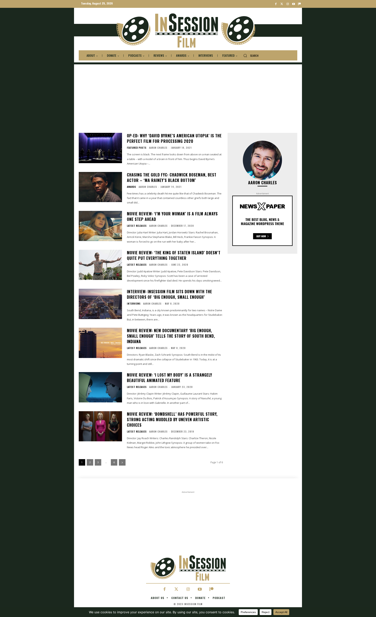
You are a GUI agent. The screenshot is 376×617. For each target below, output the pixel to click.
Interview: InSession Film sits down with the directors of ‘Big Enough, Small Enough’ (169, 294)
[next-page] (122, 462)
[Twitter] (281, 4)
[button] (249, 55)
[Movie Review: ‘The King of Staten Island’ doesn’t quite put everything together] (100, 265)
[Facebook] (275, 4)
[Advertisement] (188, 91)
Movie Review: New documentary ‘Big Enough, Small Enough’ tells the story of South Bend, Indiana (171, 335)
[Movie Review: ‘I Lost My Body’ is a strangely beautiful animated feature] (100, 387)
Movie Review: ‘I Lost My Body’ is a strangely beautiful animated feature (169, 377)
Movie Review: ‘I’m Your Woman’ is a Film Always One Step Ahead (172, 216)
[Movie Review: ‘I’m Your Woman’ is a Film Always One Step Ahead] (100, 226)
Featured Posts (136, 148)
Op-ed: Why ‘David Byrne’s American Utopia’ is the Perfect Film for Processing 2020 (174, 138)
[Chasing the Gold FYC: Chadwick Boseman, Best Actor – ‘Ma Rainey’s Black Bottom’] (100, 187)
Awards (131, 187)
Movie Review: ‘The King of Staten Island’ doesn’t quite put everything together (174, 255)
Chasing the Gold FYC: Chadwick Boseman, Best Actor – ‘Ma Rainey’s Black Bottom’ (171, 177)
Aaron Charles (158, 147)
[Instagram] (287, 4)
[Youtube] (293, 4)
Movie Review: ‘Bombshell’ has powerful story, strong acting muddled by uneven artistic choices (172, 419)
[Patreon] (299, 4)
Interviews (134, 303)
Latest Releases (137, 226)
